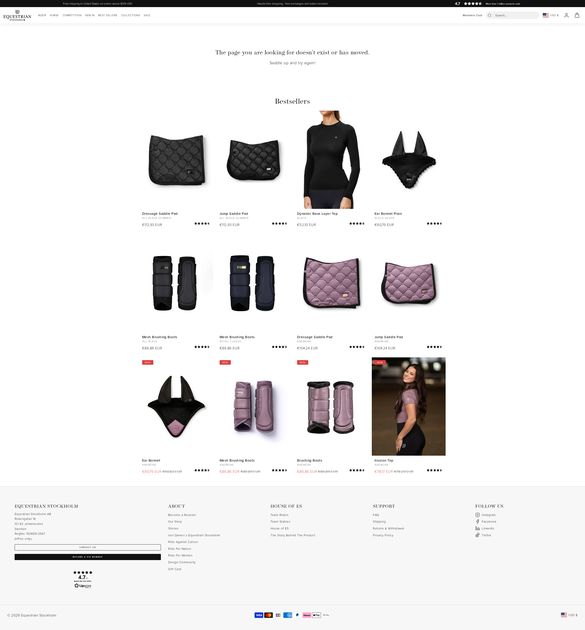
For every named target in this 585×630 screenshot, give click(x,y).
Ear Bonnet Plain (388, 213)
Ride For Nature (179, 548)
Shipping (379, 521)
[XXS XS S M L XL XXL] (331, 160)
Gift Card (174, 569)
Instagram (489, 515)
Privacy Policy (383, 535)
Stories (173, 528)
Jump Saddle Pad (234, 213)
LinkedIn (488, 528)
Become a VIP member (88, 557)
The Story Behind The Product (293, 535)
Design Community (182, 562)
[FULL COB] (176, 160)
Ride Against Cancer (183, 542)
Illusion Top (384, 460)
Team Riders (280, 515)
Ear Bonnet (151, 460)
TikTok (486, 535)
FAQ (376, 515)
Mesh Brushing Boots (159, 337)
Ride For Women (180, 555)
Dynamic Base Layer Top (317, 213)
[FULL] (409, 160)
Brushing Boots (309, 460)
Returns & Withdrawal (388, 528)
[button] (512, 15)
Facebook (489, 521)
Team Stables (280, 521)
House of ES (280, 528)
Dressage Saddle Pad (160, 213)
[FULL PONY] (409, 283)
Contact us (88, 547)
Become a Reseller (182, 515)
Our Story (175, 521)
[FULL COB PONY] (254, 160)
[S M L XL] (176, 283)
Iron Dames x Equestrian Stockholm (194, 535)
